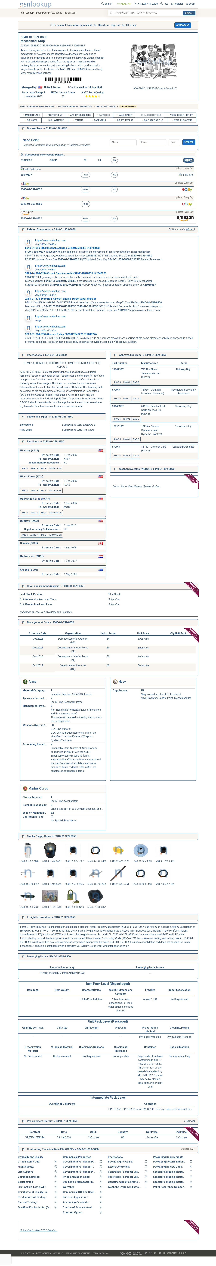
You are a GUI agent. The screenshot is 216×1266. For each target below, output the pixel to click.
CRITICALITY (56, 363)
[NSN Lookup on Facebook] (150, 1253)
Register (178, 3)
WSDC (145, 468)
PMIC (82, 363)
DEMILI (40, 363)
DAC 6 (136, 419)
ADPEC (61, 366)
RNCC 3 (117, 382)
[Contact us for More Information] (161, 4)
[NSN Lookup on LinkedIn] (146, 1253)
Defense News (43, 1253)
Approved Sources (80, 115)
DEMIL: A (29, 363)
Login (191, 3)
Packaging (100, 120)
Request (188, 142)
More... (190, 229)
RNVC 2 (126, 382)
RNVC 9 (126, 455)
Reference (70, 13)
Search (108, 3)
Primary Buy (183, 369)
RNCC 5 (117, 398)
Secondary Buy (183, 406)
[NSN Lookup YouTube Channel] (159, 1253)
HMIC (71, 363)
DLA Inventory (56, 120)
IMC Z (43, 468)
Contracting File (153, 120)
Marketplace (32, 115)
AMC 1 (25, 468)
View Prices (193, 633)
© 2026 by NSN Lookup (175, 1253)
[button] (182, 25)
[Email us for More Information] (166, 4)
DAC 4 (136, 398)
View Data (193, 587)
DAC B (136, 382)
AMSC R (34, 468)
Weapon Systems (182, 120)
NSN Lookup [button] (27, 13)
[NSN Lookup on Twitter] (155, 1253)
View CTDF (193, 1225)
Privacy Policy (101, 1253)
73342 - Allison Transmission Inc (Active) (150, 373)
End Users (31, 120)
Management (125, 115)
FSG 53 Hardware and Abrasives (37, 106)
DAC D (136, 439)
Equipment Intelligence (49, 13)
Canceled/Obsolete (183, 446)
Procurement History (181, 115)
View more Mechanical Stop (36, 72)
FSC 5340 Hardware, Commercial (75, 106)
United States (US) (105, 106)
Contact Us (27, 1253)
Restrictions (54, 115)
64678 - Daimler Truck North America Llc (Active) (153, 410)
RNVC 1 (126, 398)
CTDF (69, 1149)
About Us (58, 1253)
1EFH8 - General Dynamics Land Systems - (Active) (151, 430)
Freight (78, 120)
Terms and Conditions (78, 1253)
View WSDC (193, 479)
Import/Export (124, 120)
